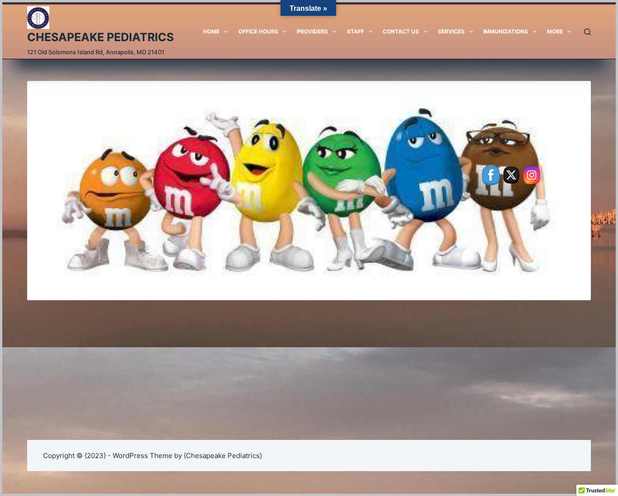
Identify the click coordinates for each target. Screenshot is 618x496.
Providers (312, 31)
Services (451, 31)
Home (211, 31)
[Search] (587, 31)
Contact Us (401, 31)
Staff (355, 31)
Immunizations (505, 31)
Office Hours (258, 31)
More (555, 31)
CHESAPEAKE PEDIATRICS (100, 37)
